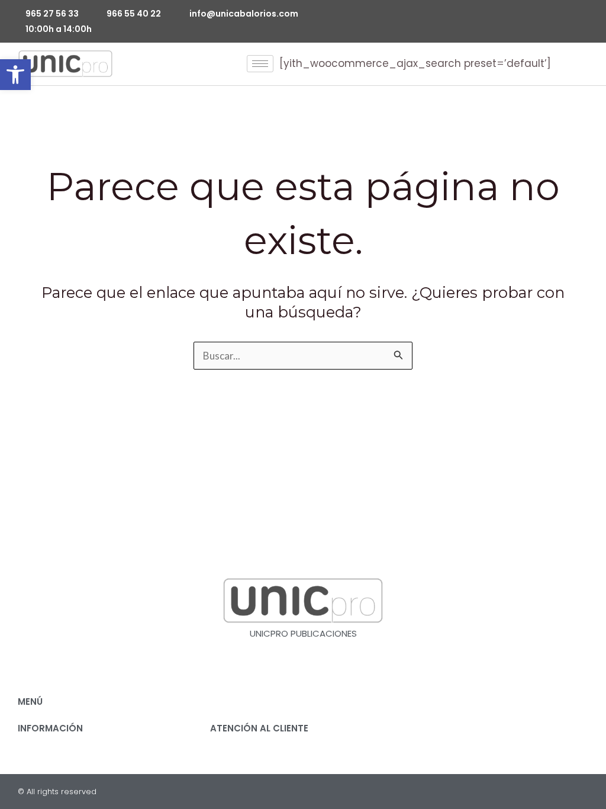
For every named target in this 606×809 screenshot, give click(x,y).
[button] (15, 74)
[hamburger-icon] (260, 63)
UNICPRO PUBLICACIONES (303, 633)
